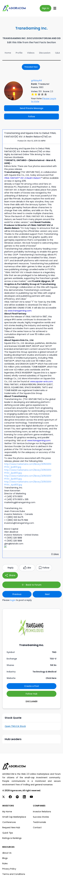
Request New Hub (11, 827)
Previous (16, 594)
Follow (31, 116)
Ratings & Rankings (12, 838)
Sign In (45, 8)
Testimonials (39, 822)
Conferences (9, 822)
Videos (30, 52)
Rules (5, 863)
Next (47, 594)
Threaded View (31, 67)
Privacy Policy (9, 868)
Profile (19, 52)
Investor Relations (42, 811)
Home (8, 52)
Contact (37, 827)
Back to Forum (33, 584)
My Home (7, 811)
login (12, 600)
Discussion (44, 52)
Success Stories (41, 816)
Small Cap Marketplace (14, 816)
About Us (6, 852)
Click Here (51, 678)
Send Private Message (31, 108)
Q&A (57, 52)
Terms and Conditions (13, 874)
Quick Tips (7, 832)
